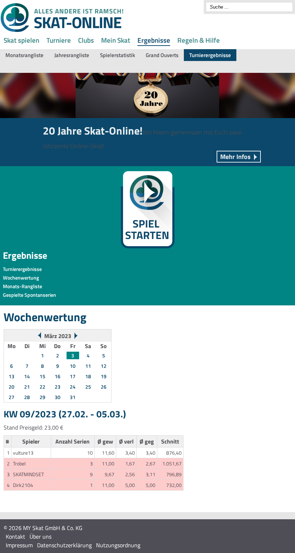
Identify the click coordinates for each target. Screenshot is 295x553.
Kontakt (15, 536)
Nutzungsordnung (118, 545)
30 (57, 397)
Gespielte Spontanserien (29, 295)
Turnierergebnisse (210, 55)
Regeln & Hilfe (198, 40)
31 (73, 397)
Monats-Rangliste (22, 286)
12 (103, 366)
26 (103, 386)
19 (103, 376)
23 (57, 386)
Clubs (86, 40)
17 (73, 376)
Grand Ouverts (162, 55)
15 (42, 376)
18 (88, 376)
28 (27, 397)
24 (73, 386)
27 (11, 397)
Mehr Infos (235, 156)
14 (27, 376)
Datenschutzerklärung (64, 545)
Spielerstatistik (117, 55)
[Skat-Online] (62, 30)
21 (27, 386)
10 (73, 366)
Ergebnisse (153, 40)
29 (42, 397)
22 (42, 386)
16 (57, 376)
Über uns (40, 536)
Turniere (58, 40)
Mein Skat (115, 40)
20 (11, 386)
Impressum (19, 545)
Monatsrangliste (24, 55)
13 (11, 376)
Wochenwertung (21, 277)
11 (88, 366)
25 (88, 386)
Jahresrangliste (71, 55)
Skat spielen (21, 40)
